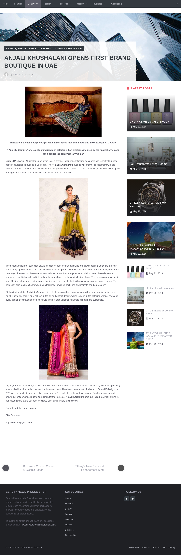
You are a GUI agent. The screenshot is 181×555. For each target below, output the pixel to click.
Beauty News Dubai (31, 48)
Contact (156, 547)
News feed (134, 547)
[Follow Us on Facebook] (126, 498)
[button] (177, 4)
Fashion (47, 4)
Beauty (31, 4)
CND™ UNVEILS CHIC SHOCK (149, 121)
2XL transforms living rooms (148, 163)
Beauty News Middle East (64, 48)
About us (146, 547)
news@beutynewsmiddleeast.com (38, 525)
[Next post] (121, 468)
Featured (18, 4)
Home (5, 4)
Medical (80, 4)
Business (97, 4)
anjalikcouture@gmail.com (19, 422)
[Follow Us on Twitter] (132, 498)
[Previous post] (5, 468)
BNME (15, 74)
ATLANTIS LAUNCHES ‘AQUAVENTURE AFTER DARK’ (159, 336)
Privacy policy (169, 547)
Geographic (116, 4)
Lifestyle (64, 4)
